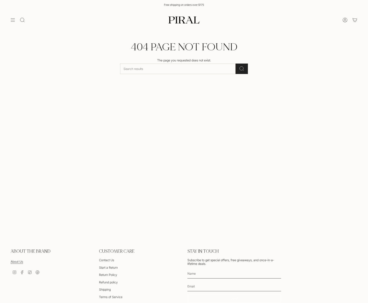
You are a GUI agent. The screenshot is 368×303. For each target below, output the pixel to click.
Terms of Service (110, 297)
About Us (17, 261)
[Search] (242, 69)
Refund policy (108, 282)
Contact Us (106, 260)
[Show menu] (13, 20)
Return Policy (108, 275)
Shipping (105, 289)
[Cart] (355, 20)
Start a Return (108, 267)
